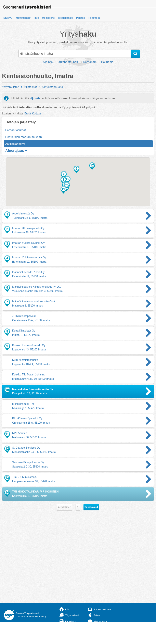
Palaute (80, 17)
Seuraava (90, 507)
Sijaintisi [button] (48, 61)
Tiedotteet (94, 17)
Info (37, 17)
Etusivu (7, 17)
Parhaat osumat (15, 130)
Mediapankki (65, 17)
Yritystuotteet (23, 17)
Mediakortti (48, 17)
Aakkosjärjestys (15, 143)
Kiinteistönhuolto (52, 86)
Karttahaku (90, 61)
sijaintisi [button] (35, 98)
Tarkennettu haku (68, 61)
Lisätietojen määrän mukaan (23, 136)
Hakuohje (107, 61)
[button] (76, 169)
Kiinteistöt (30, 86)
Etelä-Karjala (32, 113)
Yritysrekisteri (10, 86)
